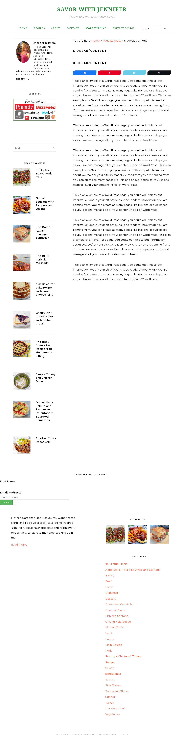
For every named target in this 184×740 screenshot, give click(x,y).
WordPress (115, 735)
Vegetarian (112, 714)
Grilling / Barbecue (118, 621)
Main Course (113, 644)
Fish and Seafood (117, 615)
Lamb (109, 633)
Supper (110, 696)
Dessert (110, 598)
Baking (109, 575)
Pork (108, 650)
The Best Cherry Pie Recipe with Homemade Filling (44, 349)
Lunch (109, 639)
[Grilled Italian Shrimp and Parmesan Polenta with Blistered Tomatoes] (21, 410)
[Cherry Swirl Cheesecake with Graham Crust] (21, 320)
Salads (109, 668)
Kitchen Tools (114, 627)
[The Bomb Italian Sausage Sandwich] (21, 234)
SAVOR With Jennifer (92, 9)
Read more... (19, 544)
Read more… (22, 79)
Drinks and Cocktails (118, 604)
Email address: (10, 492)
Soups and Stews (116, 691)
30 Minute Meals (116, 563)
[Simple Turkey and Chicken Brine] (21, 381)
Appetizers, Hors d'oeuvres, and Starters (132, 569)
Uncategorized (115, 708)
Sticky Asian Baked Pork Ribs (44, 173)
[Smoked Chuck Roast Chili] (21, 446)
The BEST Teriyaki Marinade (42, 259)
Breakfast (111, 592)
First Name (8, 481)
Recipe (109, 662)
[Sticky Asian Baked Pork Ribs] (21, 177)
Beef (108, 581)
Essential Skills (115, 610)
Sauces (110, 679)
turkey (109, 702)
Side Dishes (113, 685)
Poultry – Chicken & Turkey (123, 656)
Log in (125, 735)
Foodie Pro (79, 735)
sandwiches (113, 673)
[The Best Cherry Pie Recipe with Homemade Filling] (21, 349)
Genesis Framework (98, 735)
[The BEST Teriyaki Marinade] (21, 263)
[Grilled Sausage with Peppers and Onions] (21, 205)
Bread (109, 587)
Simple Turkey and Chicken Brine (45, 378)
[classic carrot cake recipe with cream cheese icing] (21, 291)
